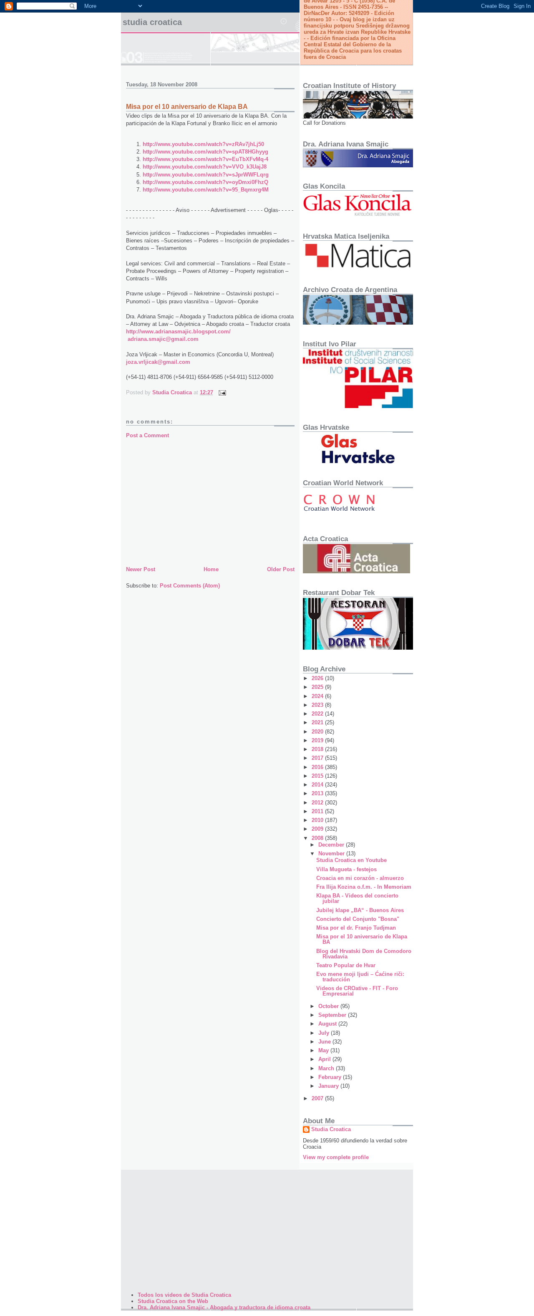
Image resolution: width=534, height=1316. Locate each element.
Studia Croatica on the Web (173, 1301)
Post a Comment (147, 435)
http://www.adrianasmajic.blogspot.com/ (178, 331)
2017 (318, 758)
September (333, 1015)
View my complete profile (336, 1157)
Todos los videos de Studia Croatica (184, 1295)
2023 (318, 705)
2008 (318, 838)
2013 (318, 793)
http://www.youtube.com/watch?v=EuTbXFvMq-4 (205, 159)
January (329, 1086)
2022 (318, 714)
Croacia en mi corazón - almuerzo (360, 878)
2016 (318, 767)
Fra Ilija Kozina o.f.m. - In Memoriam (363, 887)
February (330, 1077)
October (329, 1006)
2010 (318, 820)
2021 (318, 722)
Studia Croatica (152, 22)
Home (211, 569)
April (325, 1059)
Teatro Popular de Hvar (345, 965)
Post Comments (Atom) (190, 585)
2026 (318, 678)
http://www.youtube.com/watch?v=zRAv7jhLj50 (203, 144)
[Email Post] (222, 392)
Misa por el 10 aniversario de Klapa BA (361, 939)
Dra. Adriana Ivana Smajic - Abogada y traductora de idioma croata (224, 1307)
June (325, 1042)
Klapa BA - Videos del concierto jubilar (357, 898)
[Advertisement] (210, 502)
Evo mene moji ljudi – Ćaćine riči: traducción (360, 977)
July (324, 1033)
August (328, 1024)
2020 (318, 732)
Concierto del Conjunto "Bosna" (357, 919)
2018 (318, 749)
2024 (318, 696)
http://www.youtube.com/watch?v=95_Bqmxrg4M (206, 190)
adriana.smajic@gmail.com (163, 339)
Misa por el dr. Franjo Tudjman (356, 928)
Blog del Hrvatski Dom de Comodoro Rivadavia (363, 954)
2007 (318, 1098)
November (332, 853)
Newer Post (140, 569)
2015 (318, 776)
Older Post (281, 569)
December (332, 845)
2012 (318, 802)
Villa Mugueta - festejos (346, 869)
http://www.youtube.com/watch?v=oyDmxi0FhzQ (205, 182)
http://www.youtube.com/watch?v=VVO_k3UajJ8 (205, 167)
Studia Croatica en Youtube (351, 860)
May (324, 1050)
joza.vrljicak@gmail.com (158, 362)
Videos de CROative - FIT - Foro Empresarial (357, 991)
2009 (318, 829)
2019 (318, 740)
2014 (318, 785)
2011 (318, 811)
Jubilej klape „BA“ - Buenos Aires (360, 910)
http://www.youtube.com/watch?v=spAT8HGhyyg (205, 152)
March (327, 1068)
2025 (318, 687)
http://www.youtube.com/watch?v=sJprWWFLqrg (206, 174)
